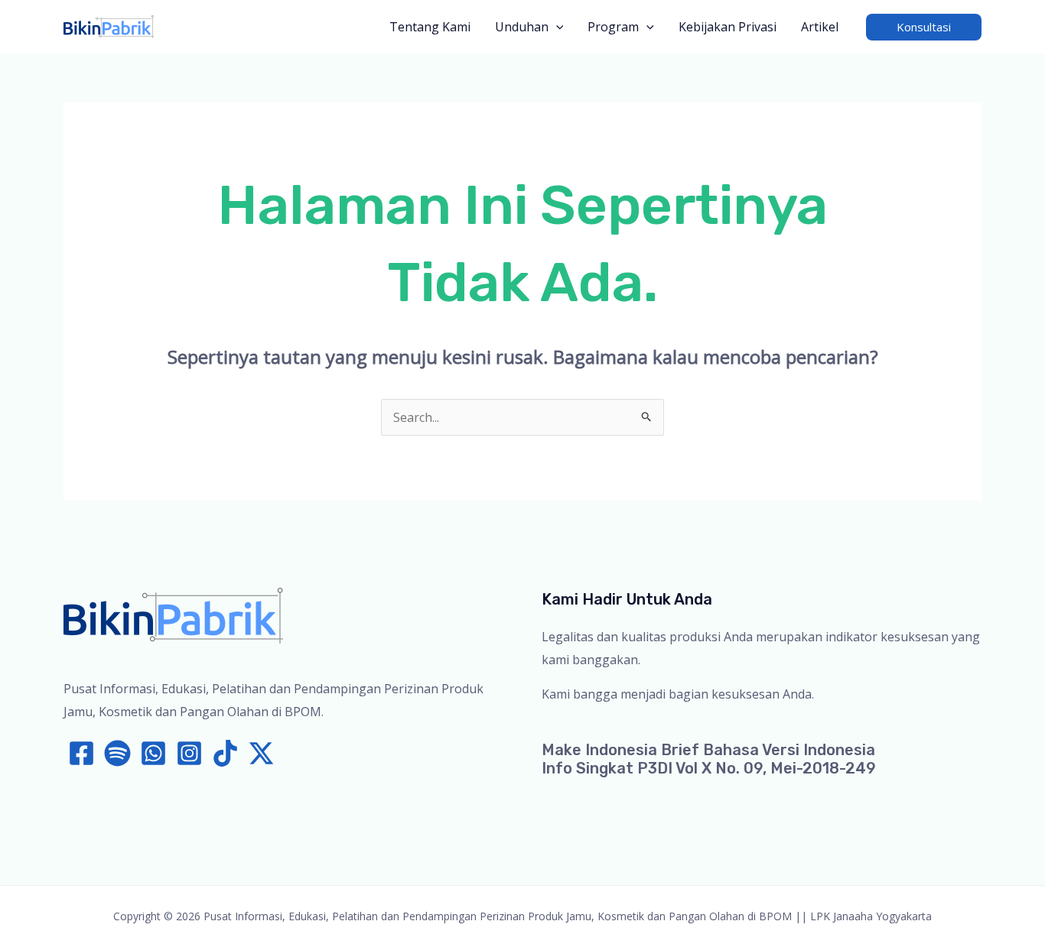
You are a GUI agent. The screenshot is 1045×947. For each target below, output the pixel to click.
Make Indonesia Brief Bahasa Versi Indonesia (708, 750)
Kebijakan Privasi (727, 26)
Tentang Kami (429, 26)
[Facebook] (81, 753)
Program (613, 26)
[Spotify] (117, 753)
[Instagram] (189, 753)
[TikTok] (225, 753)
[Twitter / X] (261, 753)
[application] (556, 27)
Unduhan (522, 26)
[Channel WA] (153, 753)
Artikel (819, 26)
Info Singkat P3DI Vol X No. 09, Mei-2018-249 (709, 768)
